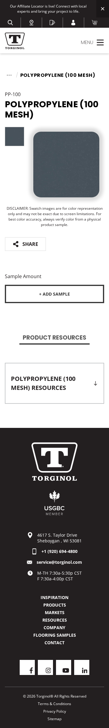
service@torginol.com (59, 562)
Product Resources (54, 338)
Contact (54, 642)
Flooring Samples (54, 635)
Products (54, 605)
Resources (54, 620)
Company (54, 627)
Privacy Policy (54, 711)
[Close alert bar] (102, 8)
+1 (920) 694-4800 (59, 551)
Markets (54, 612)
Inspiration (54, 597)
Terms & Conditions (54, 703)
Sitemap (54, 718)
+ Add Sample (54, 294)
